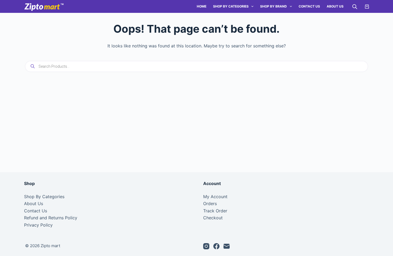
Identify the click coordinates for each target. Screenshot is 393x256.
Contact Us (309, 6)
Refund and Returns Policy (50, 217)
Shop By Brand (273, 6)
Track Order (215, 210)
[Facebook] (216, 246)
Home (201, 6)
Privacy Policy (38, 225)
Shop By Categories (231, 6)
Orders (210, 203)
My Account (215, 196)
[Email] (227, 246)
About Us (335, 6)
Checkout (213, 217)
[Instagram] (206, 246)
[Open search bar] (354, 6)
